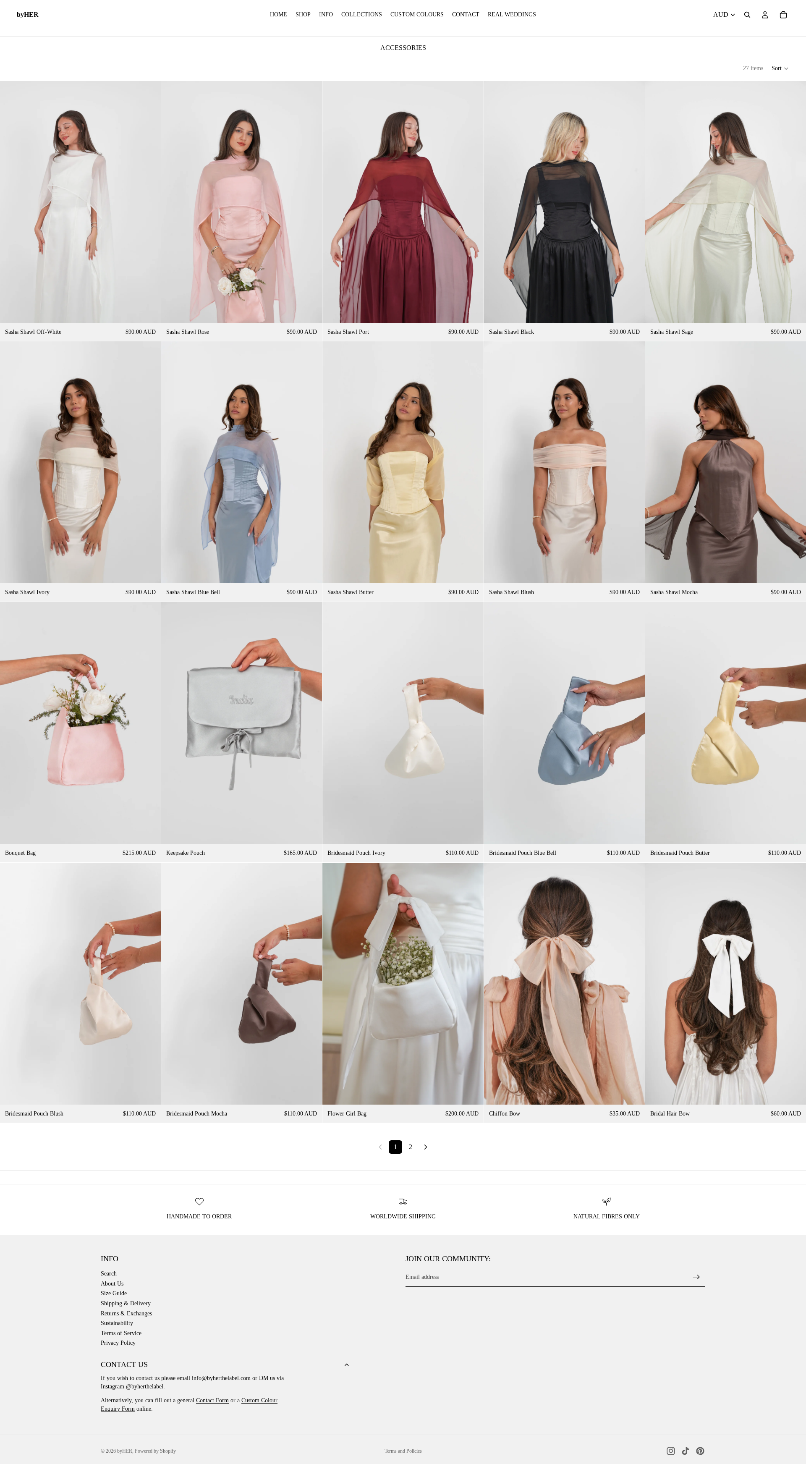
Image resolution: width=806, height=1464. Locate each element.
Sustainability (117, 1323)
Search (109, 1273)
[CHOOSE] (147, 309)
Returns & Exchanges (126, 1313)
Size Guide (114, 1293)
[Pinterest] (700, 1451)
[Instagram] (671, 1451)
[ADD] (793, 570)
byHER (124, 1451)
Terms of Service (121, 1333)
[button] (780, 68)
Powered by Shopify (155, 1451)
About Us (112, 1284)
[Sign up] (696, 1277)
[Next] (425, 1147)
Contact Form (212, 1400)
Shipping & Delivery (126, 1303)
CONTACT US (124, 1364)
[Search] (747, 14)
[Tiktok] (685, 1451)
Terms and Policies (403, 1451)
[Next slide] (148, 202)
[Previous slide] (12, 202)
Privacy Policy (118, 1343)
